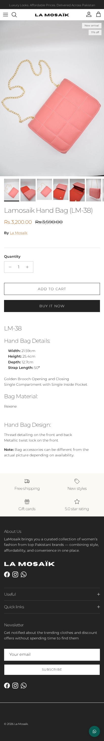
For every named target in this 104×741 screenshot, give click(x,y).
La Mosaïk (18, 233)
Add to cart (52, 289)
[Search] (16, 14)
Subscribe (52, 669)
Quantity (12, 256)
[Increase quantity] (28, 267)
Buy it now (52, 306)
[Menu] (5, 14)
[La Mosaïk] (52, 14)
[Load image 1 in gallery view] (52, 98)
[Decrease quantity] (8, 267)
